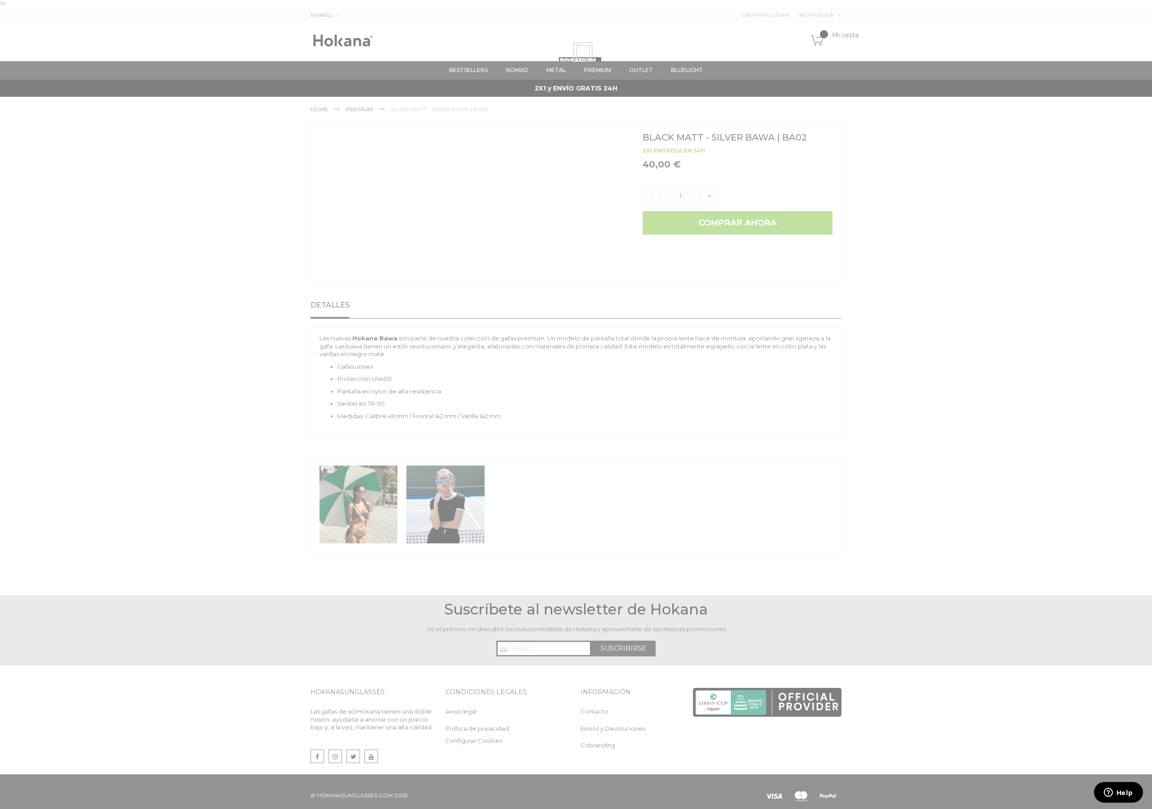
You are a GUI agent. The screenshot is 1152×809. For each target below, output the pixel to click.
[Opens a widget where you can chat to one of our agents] (1118, 793)
